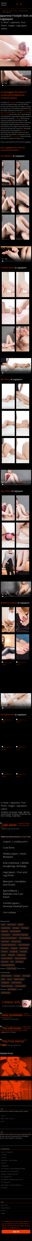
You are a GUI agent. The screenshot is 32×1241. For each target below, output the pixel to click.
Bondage (25, 928)
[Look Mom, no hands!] (8, 173)
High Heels (26, 812)
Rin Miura (5, 379)
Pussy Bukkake (7, 958)
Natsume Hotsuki (9, 602)
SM (12, 962)
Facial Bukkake (24, 945)
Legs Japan (21, 25)
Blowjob (16, 928)
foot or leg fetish (15, 136)
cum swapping (24, 938)
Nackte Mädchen (5, 1208)
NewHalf (11, 955)
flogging (14, 948)
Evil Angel (26, 976)
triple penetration (8, 965)
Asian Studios (6, 976)
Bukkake (5, 931)
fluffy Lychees (4, 1205)
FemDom (5, 948)
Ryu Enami (26, 110)
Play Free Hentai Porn (12, 1043)
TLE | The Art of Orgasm (9, 1032)
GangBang (13, 952)
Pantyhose (21, 955)
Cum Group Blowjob (9, 938)
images (11, 25)
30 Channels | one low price (10, 1019)
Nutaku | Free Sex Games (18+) (11, 1045)
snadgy (3, 1213)
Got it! (16, 1231)
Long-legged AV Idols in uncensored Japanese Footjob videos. (13, 94)
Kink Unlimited (12, 1015)
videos (4, 28)
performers (6, 993)
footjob (23, 130)
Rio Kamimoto (7, 714)
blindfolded (6, 928)
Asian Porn (11, 925)
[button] (17, 4)
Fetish (11, 11)
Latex (3, 955)
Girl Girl (3, 1210)
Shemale (5, 962)
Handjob (23, 952)
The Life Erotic (11, 1028)
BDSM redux (3, 4)
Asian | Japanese (11, 22)
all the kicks (11, 968)
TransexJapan (20, 986)
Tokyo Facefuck (7, 986)
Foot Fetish (16, 11)
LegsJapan (13, 102)
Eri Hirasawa (25, 112)
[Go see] (16, 1066)
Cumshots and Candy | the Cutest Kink (13, 1006)
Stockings (8, 816)
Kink (3, 979)
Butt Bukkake (15, 931)
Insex (9, 979)
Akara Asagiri (5, 114)
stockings (17, 118)
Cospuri (17, 976)
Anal (3, 925)
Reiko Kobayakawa (6, 112)
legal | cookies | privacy (7, 1118)
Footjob (20, 812)
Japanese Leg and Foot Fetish (10, 829)
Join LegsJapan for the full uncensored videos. (13, 148)
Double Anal (16, 941)
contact (3, 1116)
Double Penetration (9, 945)
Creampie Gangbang (20, 935)
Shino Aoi (17, 112)
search (3, 1121)
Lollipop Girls (11, 1002)
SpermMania (16, 983)
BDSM (20, 925)
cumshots (5, 941)
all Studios (12, 989)
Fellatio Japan (19, 979)
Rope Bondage (20, 958)
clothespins (6, 935)
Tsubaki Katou (7, 267)
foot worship (13, 812)
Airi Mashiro (6, 155)
